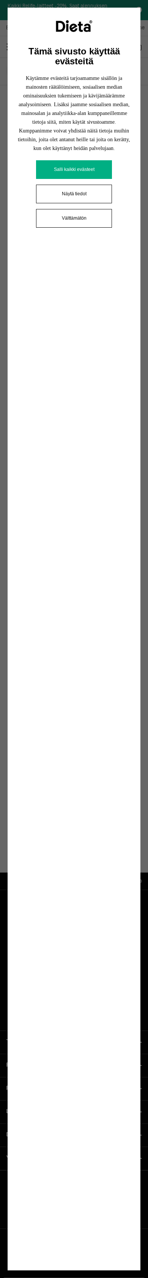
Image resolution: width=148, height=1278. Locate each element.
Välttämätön (74, 218)
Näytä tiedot (74, 193)
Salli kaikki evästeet (74, 169)
